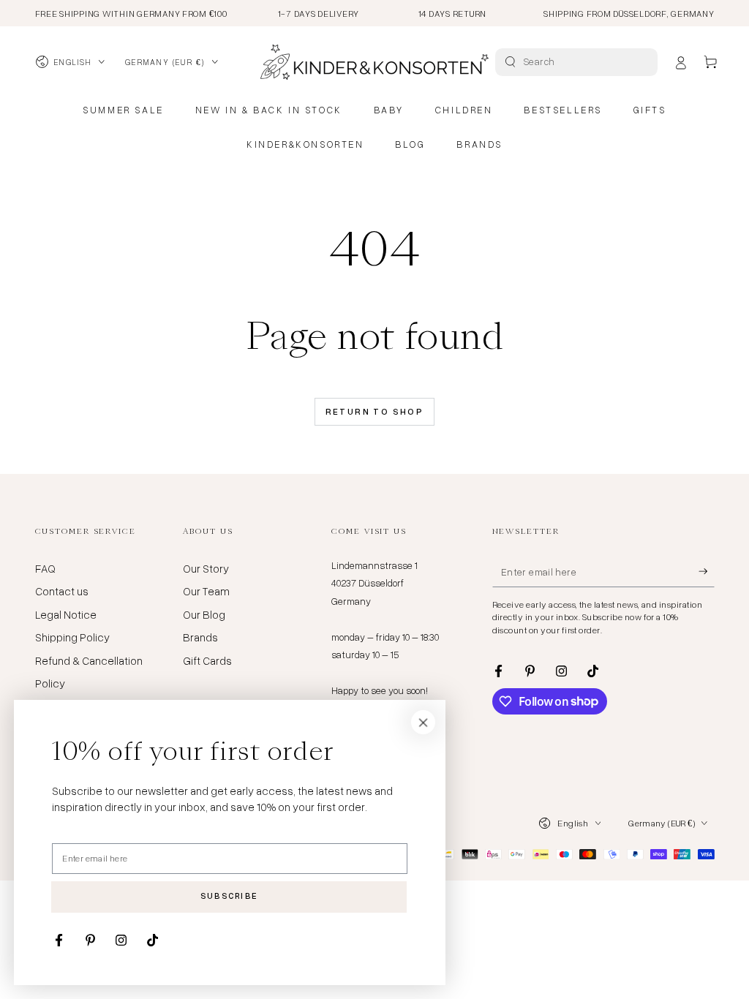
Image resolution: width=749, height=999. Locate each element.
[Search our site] (510, 61)
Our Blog (204, 614)
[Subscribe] (707, 572)
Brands (200, 637)
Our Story (206, 568)
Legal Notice (66, 614)
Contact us (62, 591)
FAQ (45, 568)
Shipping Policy (72, 637)
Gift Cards (207, 660)
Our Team (206, 591)
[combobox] (578, 62)
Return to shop (374, 411)
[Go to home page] (374, 62)
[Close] (423, 722)
